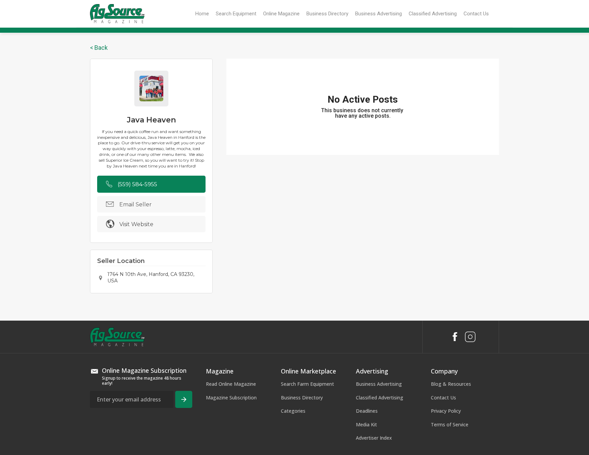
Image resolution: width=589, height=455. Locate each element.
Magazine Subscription (231, 397)
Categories (293, 411)
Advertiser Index (374, 438)
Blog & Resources (451, 384)
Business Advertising (379, 384)
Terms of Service (449, 424)
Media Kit (366, 424)
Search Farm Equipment (307, 384)
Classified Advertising (379, 397)
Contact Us (443, 397)
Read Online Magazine (231, 384)
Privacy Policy (446, 411)
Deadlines (367, 411)
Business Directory (302, 397)
